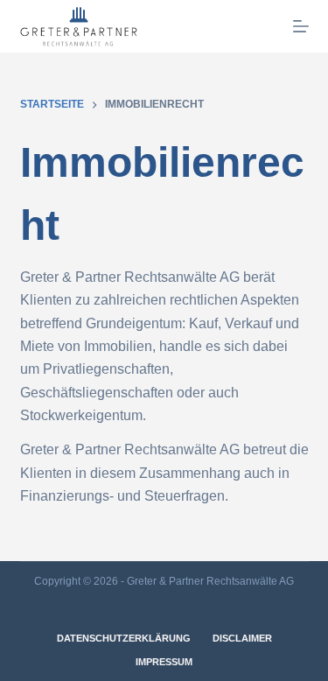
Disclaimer (242, 638)
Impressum (164, 661)
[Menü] (301, 26)
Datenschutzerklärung (124, 638)
